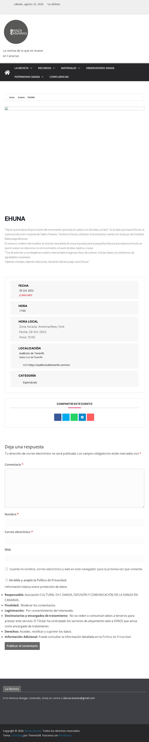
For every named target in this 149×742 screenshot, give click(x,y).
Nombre (12, 514)
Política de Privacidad (51, 580)
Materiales (68, 68)
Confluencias (59, 76)
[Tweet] (66, 417)
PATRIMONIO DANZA (27, 76)
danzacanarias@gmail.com (79, 698)
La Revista (21, 68)
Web (8, 550)
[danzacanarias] (7, 72)
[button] (30, 68)
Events (21, 97)
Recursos (44, 68)
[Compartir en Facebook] (57, 417)
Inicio (12, 97)
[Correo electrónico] (90, 417)
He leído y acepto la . (37, 580)
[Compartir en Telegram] (82, 417)
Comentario (14, 465)
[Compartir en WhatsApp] (74, 417)
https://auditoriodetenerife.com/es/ (49, 365)
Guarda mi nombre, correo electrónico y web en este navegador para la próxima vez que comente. (76, 569)
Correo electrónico (19, 532)
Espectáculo (30, 382)
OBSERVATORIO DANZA (100, 68)
